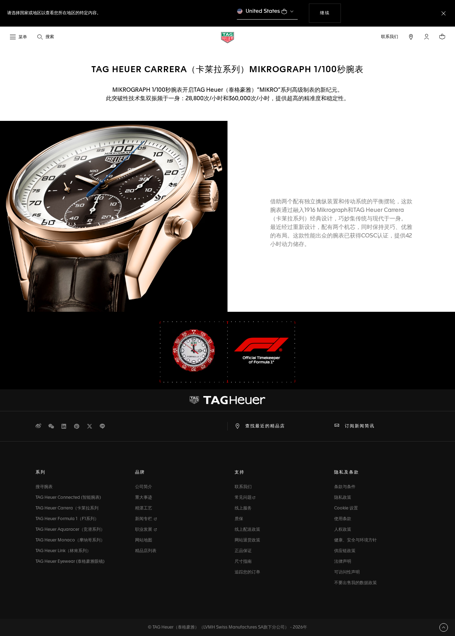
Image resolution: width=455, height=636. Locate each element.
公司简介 (143, 487)
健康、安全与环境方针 (355, 540)
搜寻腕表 (44, 487)
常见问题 (243, 498)
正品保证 (243, 551)
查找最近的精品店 (265, 426)
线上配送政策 (247, 530)
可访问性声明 (347, 572)
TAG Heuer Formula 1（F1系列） (67, 519)
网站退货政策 (247, 540)
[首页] (227, 37)
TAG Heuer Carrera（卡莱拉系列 (67, 508)
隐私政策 (342, 498)
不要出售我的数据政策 (355, 583)
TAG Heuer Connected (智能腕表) (68, 498)
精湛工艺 (143, 508)
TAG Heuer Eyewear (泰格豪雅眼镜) (70, 562)
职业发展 (144, 530)
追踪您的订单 (247, 572)
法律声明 (342, 562)
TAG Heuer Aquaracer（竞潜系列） (70, 530)
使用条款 (342, 519)
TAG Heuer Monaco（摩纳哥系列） (70, 540)
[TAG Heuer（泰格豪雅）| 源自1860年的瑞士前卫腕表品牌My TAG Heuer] (227, 400)
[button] (426, 36)
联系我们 (243, 487)
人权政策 (342, 530)
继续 (330, 13)
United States (263, 11)
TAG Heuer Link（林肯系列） (63, 551)
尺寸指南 (243, 562)
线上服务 (243, 508)
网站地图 (143, 540)
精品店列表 (145, 551)
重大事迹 (143, 498)
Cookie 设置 (346, 508)
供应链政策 (344, 551)
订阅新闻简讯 (360, 426)
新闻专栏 (144, 519)
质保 (239, 519)
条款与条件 (344, 487)
